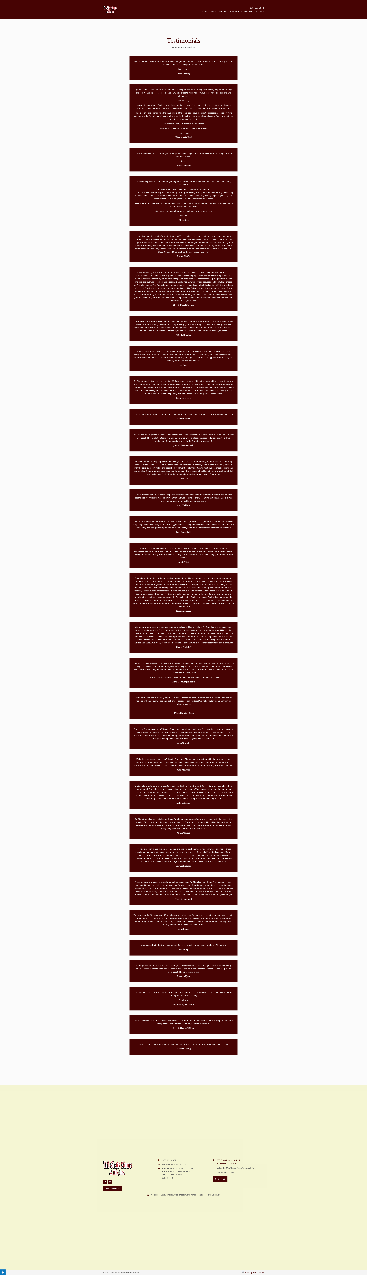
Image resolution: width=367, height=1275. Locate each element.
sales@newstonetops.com (174, 1164)
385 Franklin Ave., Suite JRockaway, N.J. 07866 (228, 1161)
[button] (105, 1182)
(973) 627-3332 (256, 8)
